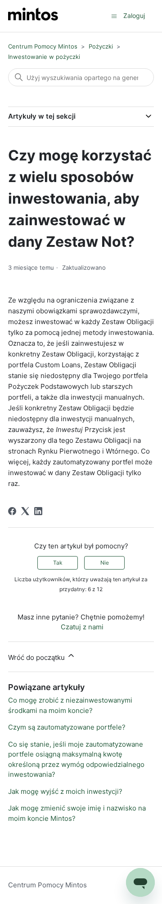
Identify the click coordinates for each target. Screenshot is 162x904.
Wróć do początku (37, 657)
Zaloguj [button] (134, 15)
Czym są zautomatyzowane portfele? (67, 727)
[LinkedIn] (38, 511)
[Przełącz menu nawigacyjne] (114, 15)
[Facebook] (12, 511)
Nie (104, 562)
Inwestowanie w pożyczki (44, 56)
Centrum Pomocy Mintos (43, 46)
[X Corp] (25, 511)
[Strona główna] (33, 16)
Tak (58, 562)
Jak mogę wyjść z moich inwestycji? (65, 791)
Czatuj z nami (82, 627)
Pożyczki (101, 46)
